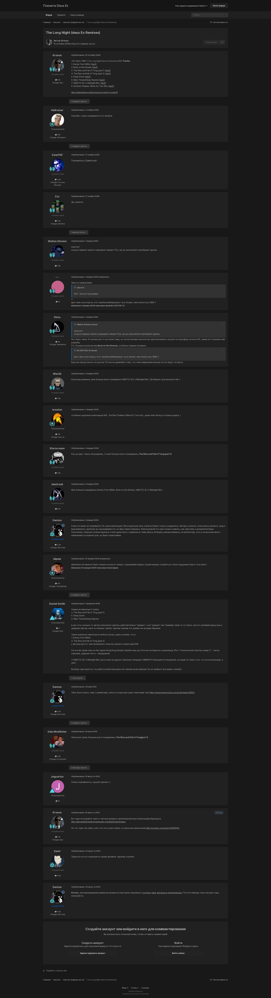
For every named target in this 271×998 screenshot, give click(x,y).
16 (58, 801)
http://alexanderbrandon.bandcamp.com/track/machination (98, 822)
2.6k (59, 179)
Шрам (57, 558)
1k (59, 301)
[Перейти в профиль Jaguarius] (57, 786)
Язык (124, 988)
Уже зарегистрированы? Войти (190, 6)
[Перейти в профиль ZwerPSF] (57, 165)
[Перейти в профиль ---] (57, 287)
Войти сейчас (178, 953)
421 (58, 509)
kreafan (57, 409)
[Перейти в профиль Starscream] (57, 458)
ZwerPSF (57, 154)
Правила (61, 15)
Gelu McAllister (57, 731)
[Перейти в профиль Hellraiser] (57, 120)
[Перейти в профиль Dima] (57, 327)
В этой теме (213, 15)
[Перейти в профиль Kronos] (49, 42)
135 (58, 135)
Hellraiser (57, 110)
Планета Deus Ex (55, 5)
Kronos (65, 40)
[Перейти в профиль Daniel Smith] (57, 613)
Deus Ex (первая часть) (83, 44)
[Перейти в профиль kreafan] (57, 419)
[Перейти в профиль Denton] (57, 530)
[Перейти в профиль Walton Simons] (57, 251)
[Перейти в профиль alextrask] (57, 494)
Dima (57, 317)
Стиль (134, 988)
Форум (49, 15)
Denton (57, 520)
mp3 (94, 64)
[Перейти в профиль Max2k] (57, 383)
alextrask (57, 484)
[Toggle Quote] (75, 287)
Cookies (145, 988)
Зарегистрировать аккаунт (92, 953)
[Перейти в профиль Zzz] (57, 206)
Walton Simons (57, 241)
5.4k (59, 545)
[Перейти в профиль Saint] (57, 861)
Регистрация (219, 6)
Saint (57, 851)
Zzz (57, 196)
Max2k (57, 373)
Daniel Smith (57, 603)
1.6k (59, 398)
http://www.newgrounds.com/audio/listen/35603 (172, 692)
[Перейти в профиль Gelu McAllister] (57, 741)
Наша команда (77, 15)
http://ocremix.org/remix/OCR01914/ (162, 828)
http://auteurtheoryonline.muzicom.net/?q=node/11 (94, 92)
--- (57, 277)
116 (58, 434)
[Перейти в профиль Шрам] (57, 569)
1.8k (59, 266)
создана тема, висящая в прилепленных (162, 892)
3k (58, 342)
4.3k (59, 875)
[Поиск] (225, 15)
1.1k (58, 80)
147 (58, 583)
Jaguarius (57, 776)
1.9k (59, 221)
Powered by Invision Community (135, 994)
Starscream (57, 448)
